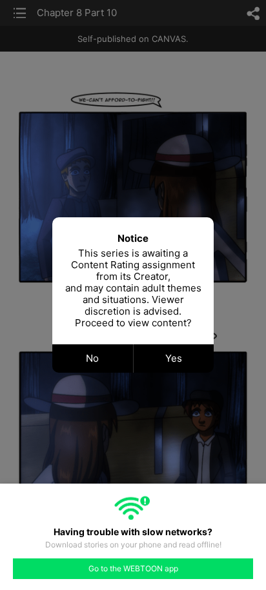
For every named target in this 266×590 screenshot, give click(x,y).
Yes (173, 358)
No (92, 358)
